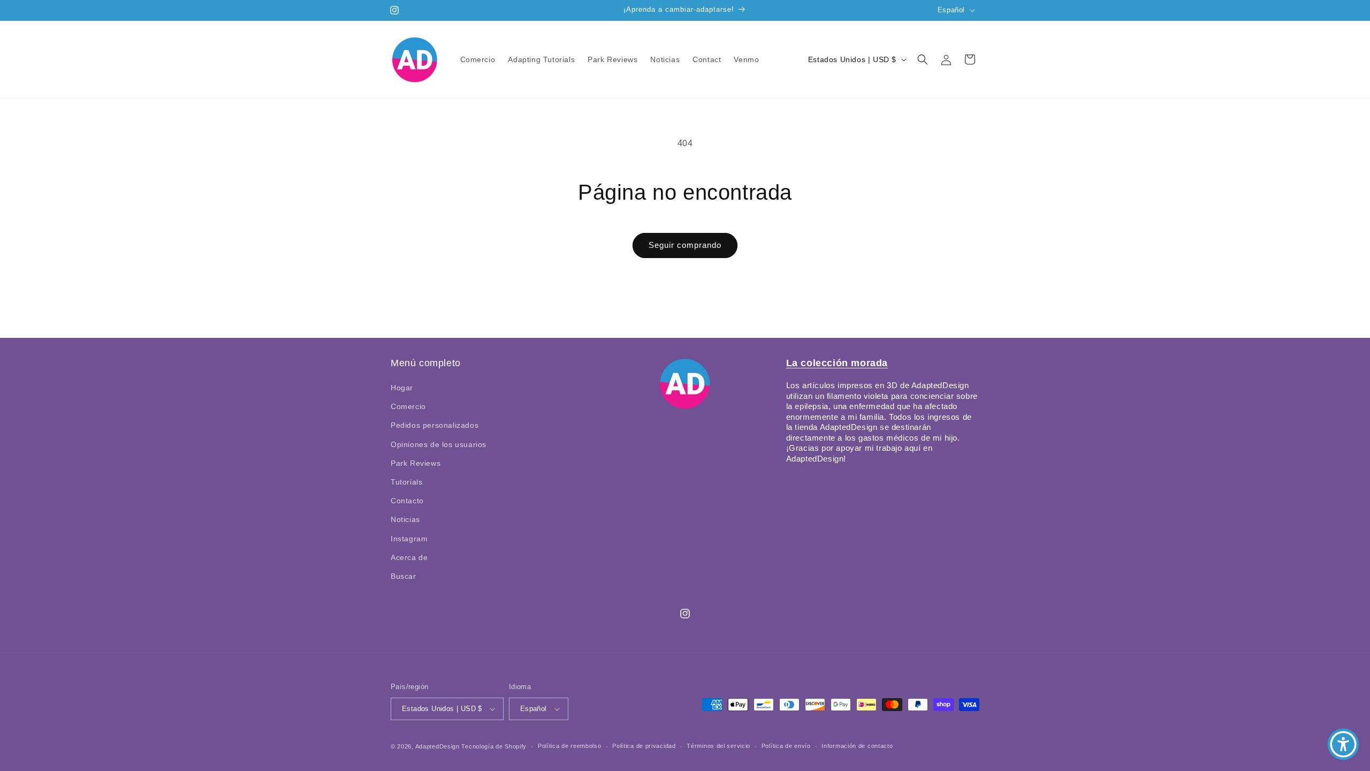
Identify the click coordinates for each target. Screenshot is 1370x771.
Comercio (408, 406)
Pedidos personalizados (434, 425)
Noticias (405, 519)
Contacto (407, 500)
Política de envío (786, 746)
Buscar (403, 576)
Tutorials (406, 482)
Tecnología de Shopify (494, 746)
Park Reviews (415, 463)
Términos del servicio (718, 746)
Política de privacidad (643, 746)
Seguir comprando (685, 245)
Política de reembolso (570, 746)
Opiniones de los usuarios (438, 444)
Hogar (402, 387)
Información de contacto (857, 746)
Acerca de (409, 557)
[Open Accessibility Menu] (1343, 744)
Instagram (409, 538)
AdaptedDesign (437, 746)
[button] (922, 59)
